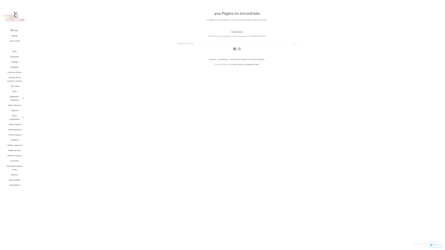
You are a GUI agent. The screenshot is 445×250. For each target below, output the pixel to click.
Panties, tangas (15, 135)
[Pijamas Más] (19, 110)
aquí (245, 20)
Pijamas (14, 110)
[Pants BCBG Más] (20, 185)
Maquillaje (14, 67)
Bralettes (14, 140)
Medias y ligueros (14, 145)
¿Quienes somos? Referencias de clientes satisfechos (247, 59)
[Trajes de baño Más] (21, 124)
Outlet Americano (238, 64)
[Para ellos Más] (19, 86)
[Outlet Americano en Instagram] (239, 49)
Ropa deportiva (14, 130)
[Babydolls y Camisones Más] (23, 98)
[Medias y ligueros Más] (22, 145)
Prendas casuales (14, 156)
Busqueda (14, 57)
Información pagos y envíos (14, 168)
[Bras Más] (17, 91)
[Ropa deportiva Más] (22, 129)
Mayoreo (14, 175)
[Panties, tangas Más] (22, 134)
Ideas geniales (14, 180)
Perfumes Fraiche (15, 72)
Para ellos (14, 86)
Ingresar (14, 36)
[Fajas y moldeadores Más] (23, 117)
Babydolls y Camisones (14, 98)
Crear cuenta (14, 41)
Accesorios (14, 161)
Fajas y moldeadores (14, 117)
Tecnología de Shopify (252, 64)
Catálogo (14, 62)
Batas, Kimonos (14, 105)
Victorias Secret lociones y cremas (14, 79)
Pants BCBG (14, 185)
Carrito (15, 31)
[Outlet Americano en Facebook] (234, 49)
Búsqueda (213, 59)
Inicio (14, 51)
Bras (14, 91)
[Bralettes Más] (19, 140)
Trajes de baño (14, 124)
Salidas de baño (14, 150)
